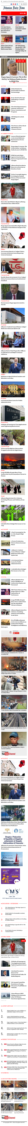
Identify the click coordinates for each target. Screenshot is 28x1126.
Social (2, 25)
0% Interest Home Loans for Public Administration (11, 401)
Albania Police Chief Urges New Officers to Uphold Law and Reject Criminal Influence (13, 352)
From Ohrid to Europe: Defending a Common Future (18, 99)
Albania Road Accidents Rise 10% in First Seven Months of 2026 (18, 167)
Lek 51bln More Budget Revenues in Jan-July (13, 524)
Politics (3, 249)
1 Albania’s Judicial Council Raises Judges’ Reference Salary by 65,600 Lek (18, 552)
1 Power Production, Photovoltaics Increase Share (18, 542)
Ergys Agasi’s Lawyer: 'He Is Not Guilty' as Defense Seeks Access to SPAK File (19, 148)
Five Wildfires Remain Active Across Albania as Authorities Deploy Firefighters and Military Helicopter (14, 623)
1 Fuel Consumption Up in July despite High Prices (18, 533)
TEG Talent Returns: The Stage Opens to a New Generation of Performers (6, 29)
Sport (2, 43)
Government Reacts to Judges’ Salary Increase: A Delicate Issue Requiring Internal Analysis (12, 253)
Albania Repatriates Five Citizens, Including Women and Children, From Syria (12, 499)
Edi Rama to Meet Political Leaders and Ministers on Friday (13, 377)
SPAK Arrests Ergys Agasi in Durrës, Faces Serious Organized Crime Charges (14, 79)
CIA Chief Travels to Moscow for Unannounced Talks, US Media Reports (18, 973)
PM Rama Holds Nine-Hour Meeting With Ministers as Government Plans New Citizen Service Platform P (14, 823)
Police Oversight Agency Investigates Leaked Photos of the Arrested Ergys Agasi (19, 177)
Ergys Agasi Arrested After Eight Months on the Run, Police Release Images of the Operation (13, 227)
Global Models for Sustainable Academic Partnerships (20, 28)
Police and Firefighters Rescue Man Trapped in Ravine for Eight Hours (12, 449)
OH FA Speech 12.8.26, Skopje (17, 117)
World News (4, 199)
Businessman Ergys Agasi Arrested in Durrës (12, 303)
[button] (22, 13)
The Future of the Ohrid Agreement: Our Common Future (18, 127)
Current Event (20, 61)
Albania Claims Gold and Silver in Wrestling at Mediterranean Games (7, 47)
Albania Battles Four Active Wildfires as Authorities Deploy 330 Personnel (18, 582)
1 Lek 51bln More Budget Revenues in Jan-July (18, 570)
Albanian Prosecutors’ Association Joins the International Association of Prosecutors (13, 847)
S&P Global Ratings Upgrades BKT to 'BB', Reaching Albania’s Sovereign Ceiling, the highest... (20, 49)
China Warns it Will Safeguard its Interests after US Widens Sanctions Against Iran (18, 996)
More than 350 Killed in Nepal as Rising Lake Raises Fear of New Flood (13, 202)
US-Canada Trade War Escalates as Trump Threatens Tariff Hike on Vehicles (18, 985)
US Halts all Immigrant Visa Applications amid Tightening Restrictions (13, 425)
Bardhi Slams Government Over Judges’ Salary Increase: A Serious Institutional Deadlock (13, 278)
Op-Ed (17, 25)
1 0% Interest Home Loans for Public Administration (17, 561)
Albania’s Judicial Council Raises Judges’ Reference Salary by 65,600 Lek (13, 327)
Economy (18, 43)
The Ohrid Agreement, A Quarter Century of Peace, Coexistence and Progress (18, 109)
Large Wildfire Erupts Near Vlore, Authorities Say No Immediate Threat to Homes (13, 474)
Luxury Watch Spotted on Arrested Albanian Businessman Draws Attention (18, 138)
